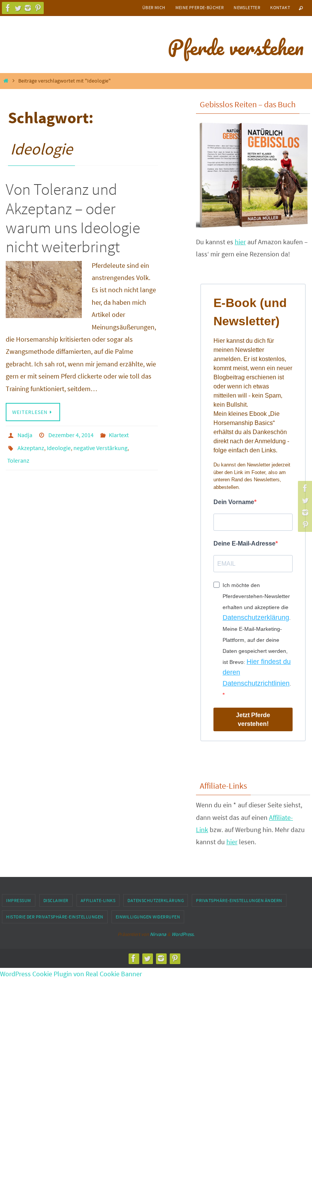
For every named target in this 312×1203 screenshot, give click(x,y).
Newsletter (247, 7)
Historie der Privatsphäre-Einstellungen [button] (54, 917)
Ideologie (59, 445)
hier (240, 241)
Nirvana (158, 934)
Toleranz (18, 455)
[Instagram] (28, 8)
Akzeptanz (31, 445)
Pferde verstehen (236, 47)
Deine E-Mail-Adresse (244, 543)
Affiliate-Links (98, 900)
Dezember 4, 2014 (71, 434)
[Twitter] (18, 8)
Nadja (25, 434)
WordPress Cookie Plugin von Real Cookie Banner (71, 973)
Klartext (119, 434)
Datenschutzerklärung (256, 617)
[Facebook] (8, 8)
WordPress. (183, 934)
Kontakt (280, 7)
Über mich (154, 7)
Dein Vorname (233, 502)
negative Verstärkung (100, 445)
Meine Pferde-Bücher (199, 7)
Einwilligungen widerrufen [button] (148, 917)
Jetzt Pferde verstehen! (253, 719)
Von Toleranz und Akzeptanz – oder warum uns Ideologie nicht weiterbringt (73, 217)
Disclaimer (55, 900)
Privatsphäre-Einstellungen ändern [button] (239, 900)
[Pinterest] (38, 8)
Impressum (18, 900)
